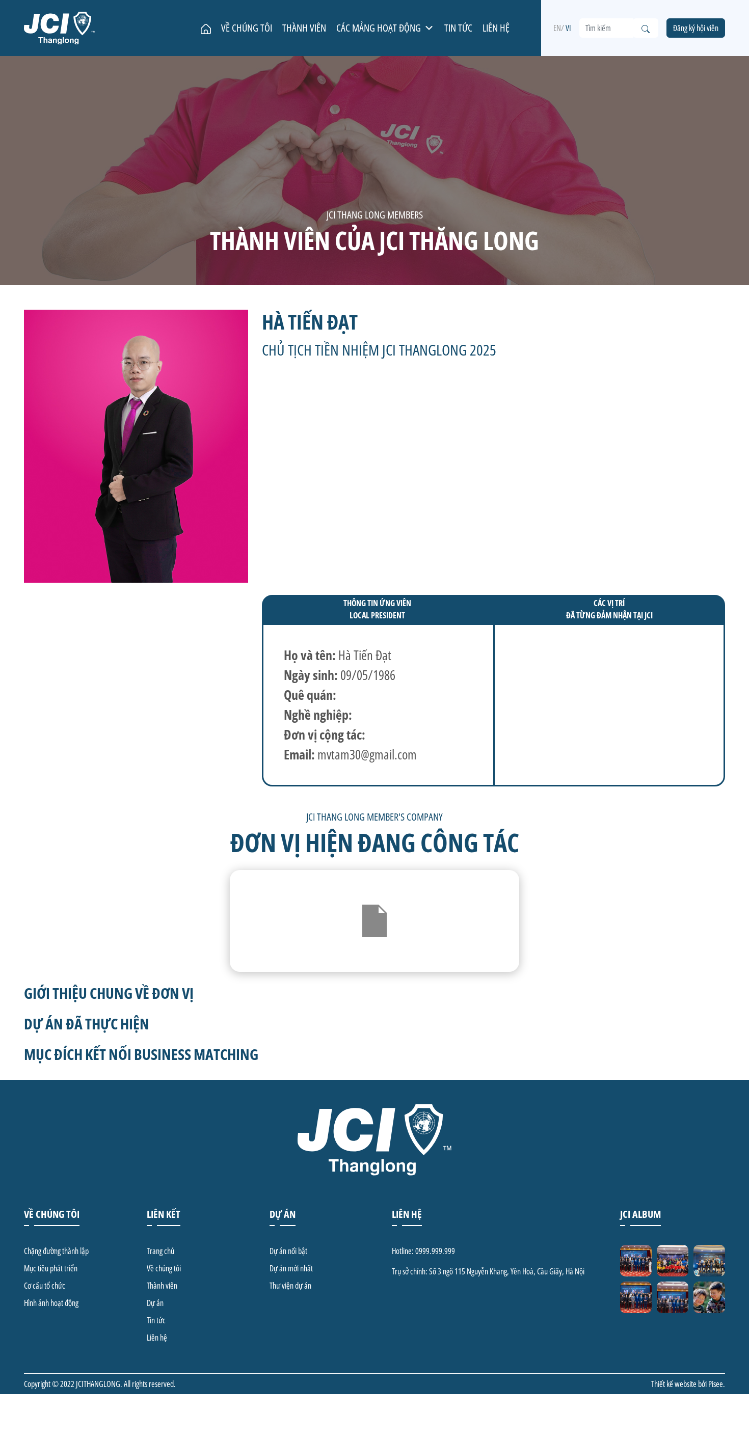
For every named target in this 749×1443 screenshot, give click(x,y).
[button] (429, 28)
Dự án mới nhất (291, 1268)
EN (557, 28)
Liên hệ (496, 28)
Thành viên (304, 28)
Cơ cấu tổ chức (44, 1285)
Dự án (155, 1303)
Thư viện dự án (290, 1285)
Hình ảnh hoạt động (51, 1303)
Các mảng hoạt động (378, 28)
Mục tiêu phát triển (50, 1268)
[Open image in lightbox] (636, 1260)
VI (568, 28)
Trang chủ (160, 1251)
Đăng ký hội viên (695, 28)
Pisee (715, 1384)
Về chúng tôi (246, 28)
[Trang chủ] (206, 28)
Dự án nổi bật (288, 1251)
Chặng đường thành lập (56, 1251)
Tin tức (458, 28)
